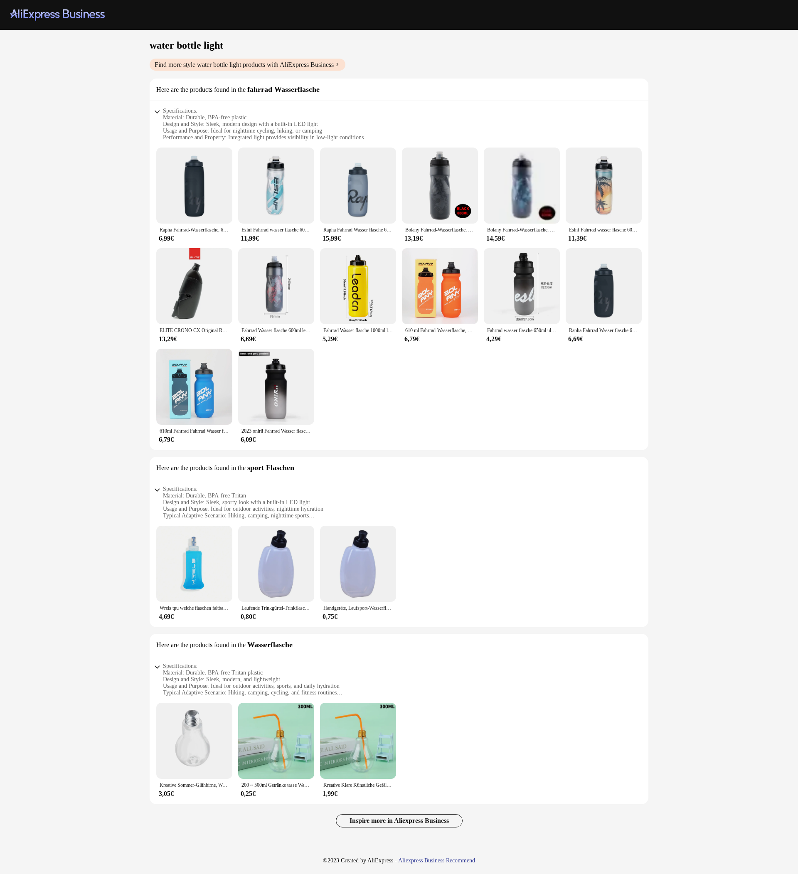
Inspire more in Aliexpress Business (399, 820)
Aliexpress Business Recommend (436, 860)
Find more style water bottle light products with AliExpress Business (244, 64)
